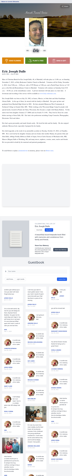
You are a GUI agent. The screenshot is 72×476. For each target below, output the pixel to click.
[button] (12, 445)
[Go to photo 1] (35, 420)
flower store (49, 150)
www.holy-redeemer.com (48, 93)
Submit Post (62, 279)
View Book (39, 230)
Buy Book (49, 230)
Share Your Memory (60, 249)
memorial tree (23, 150)
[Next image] (45, 414)
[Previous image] (27, 414)
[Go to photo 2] (36, 420)
